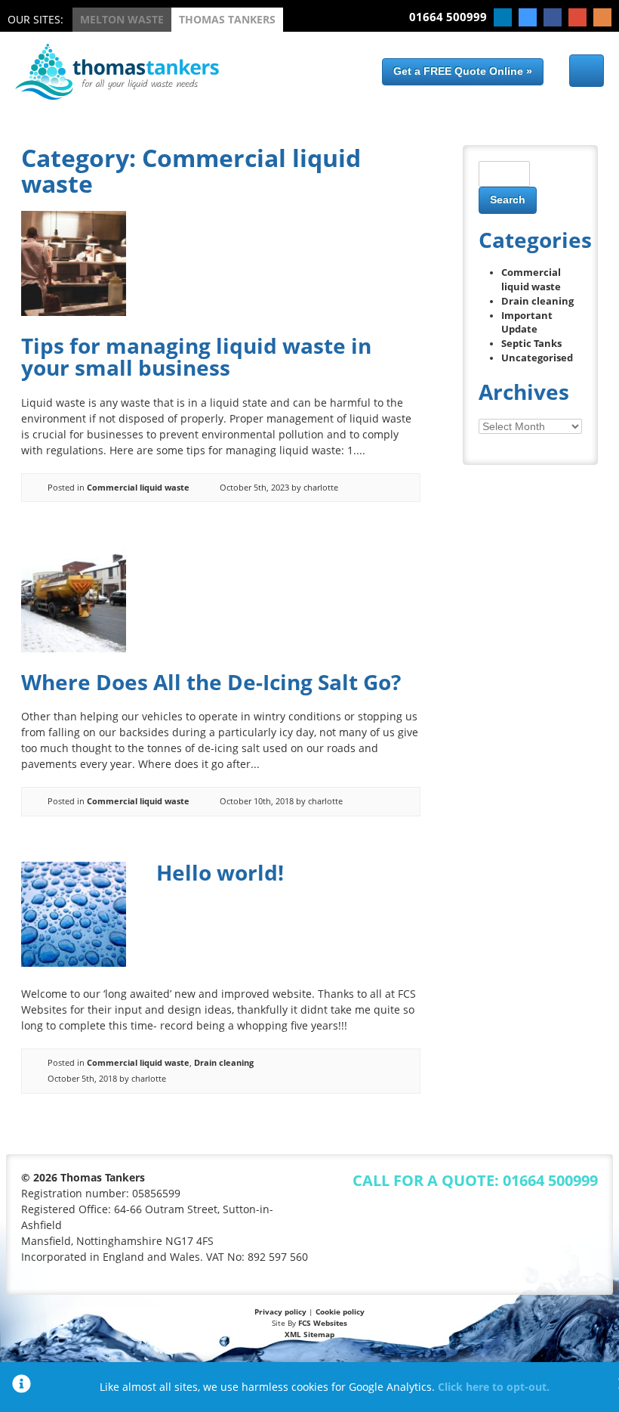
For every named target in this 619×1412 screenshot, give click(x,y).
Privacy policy (280, 1311)
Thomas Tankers (227, 19)
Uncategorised (537, 357)
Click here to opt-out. (494, 1386)
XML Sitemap (309, 1334)
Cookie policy (340, 1311)
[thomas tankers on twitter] (528, 17)
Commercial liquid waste (138, 487)
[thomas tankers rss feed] (602, 17)
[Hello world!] (73, 962)
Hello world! (220, 872)
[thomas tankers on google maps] (577, 17)
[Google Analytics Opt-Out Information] (21, 1387)
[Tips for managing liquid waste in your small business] (73, 312)
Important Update (527, 322)
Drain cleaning (224, 1062)
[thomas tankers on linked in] (503, 17)
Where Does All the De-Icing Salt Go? (211, 681)
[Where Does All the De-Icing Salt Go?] (73, 648)
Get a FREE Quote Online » (462, 71)
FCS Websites (322, 1323)
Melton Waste (122, 19)
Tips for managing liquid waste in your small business (196, 356)
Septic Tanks (531, 343)
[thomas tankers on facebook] (553, 17)
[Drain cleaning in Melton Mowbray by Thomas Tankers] (117, 95)
